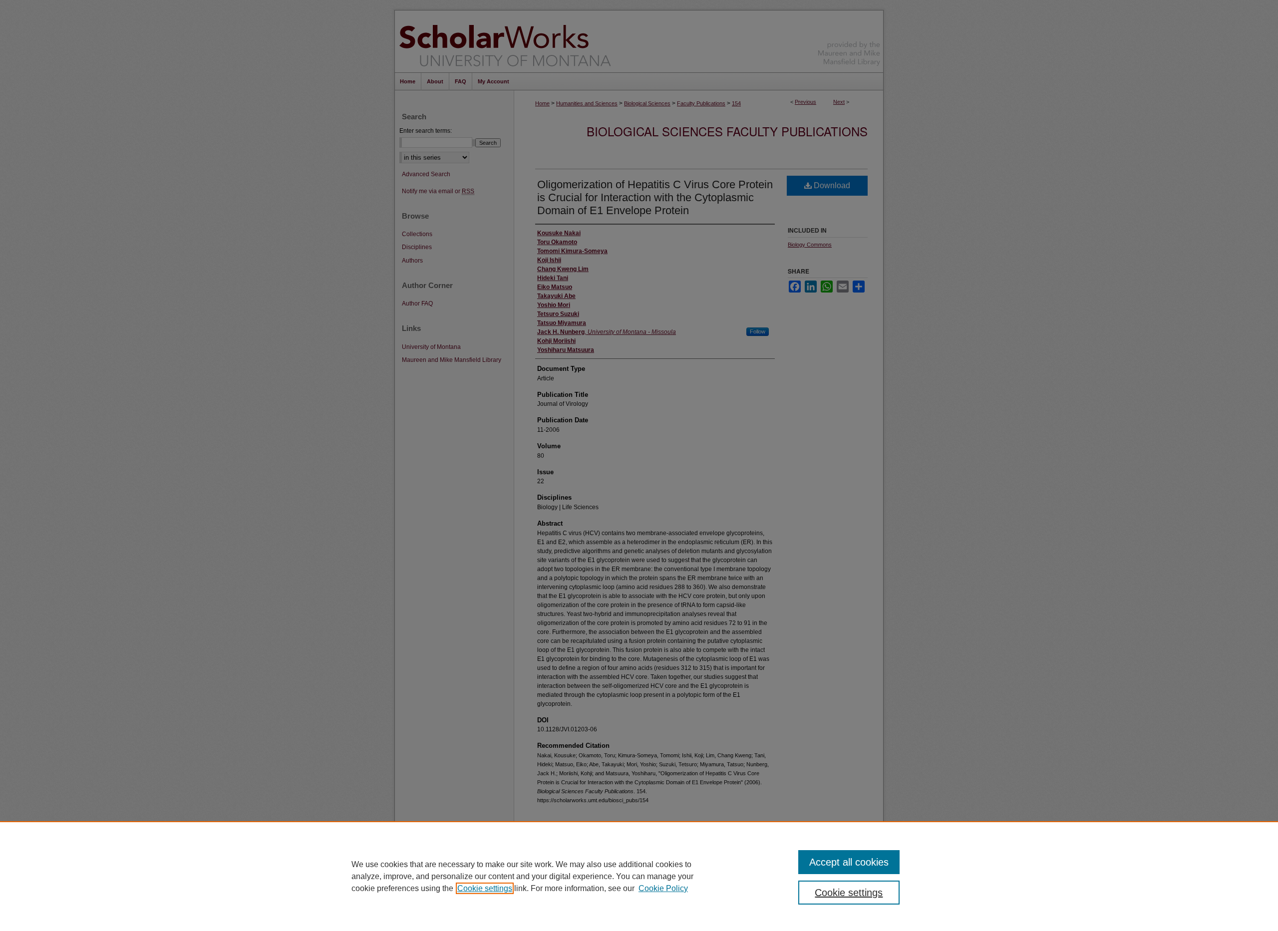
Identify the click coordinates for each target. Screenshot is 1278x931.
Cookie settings (484, 888)
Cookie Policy (663, 888)
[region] (639, 876)
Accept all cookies (849, 862)
